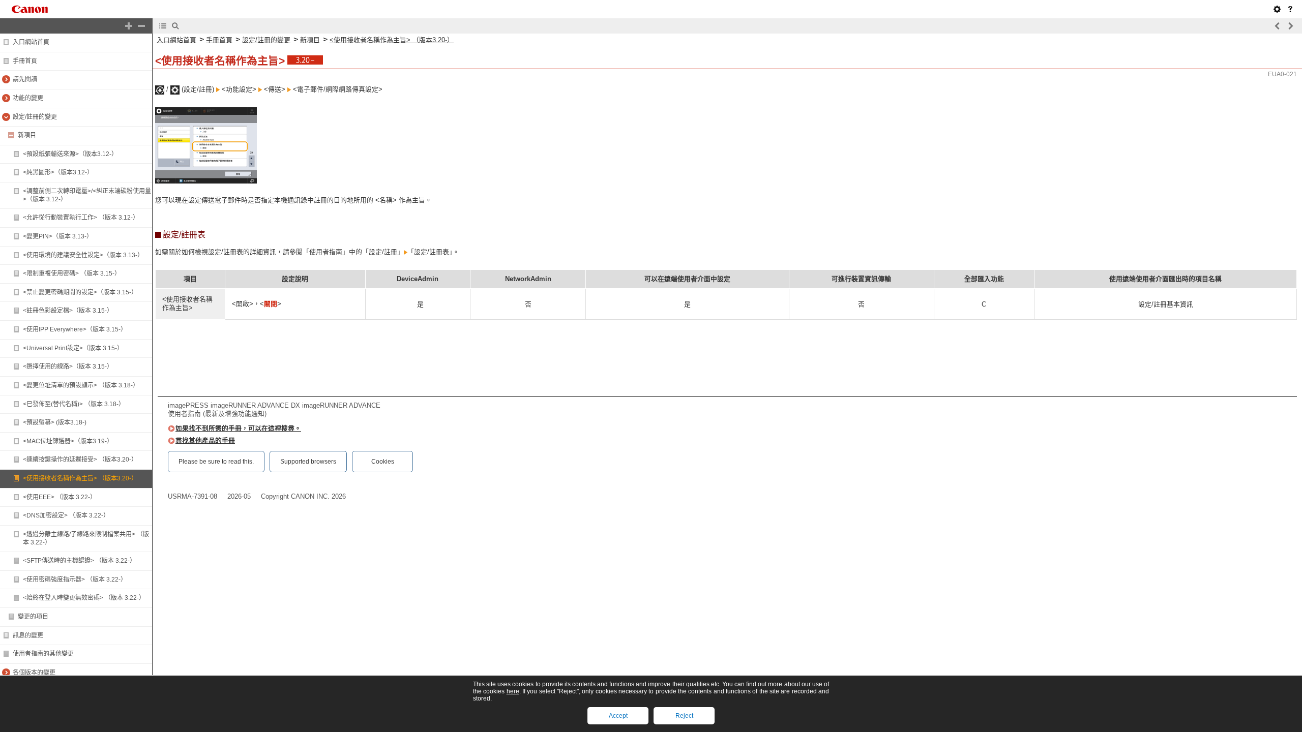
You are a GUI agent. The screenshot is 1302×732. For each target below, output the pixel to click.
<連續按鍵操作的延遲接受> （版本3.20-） (80, 459)
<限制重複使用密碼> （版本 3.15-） (72, 273)
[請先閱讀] (1290, 9)
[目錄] (162, 26)
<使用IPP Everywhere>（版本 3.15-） (75, 329)
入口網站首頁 (31, 42)
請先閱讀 (25, 79)
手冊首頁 (25, 61)
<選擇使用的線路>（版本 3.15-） (68, 366)
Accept (618, 715)
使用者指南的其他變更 (43, 653)
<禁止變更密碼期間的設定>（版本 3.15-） (80, 292)
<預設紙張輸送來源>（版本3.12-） (70, 154)
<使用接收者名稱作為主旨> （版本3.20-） (80, 478)
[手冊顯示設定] (1277, 9)
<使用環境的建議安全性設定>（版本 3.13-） (83, 255)
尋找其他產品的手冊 (205, 440)
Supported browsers (308, 461)
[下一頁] (1290, 26)
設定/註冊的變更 (35, 116)
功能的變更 (28, 98)
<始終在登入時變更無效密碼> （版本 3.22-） (84, 597)
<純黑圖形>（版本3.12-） (58, 172)
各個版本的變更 (34, 672)
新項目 (27, 135)
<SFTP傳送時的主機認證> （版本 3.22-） (79, 560)
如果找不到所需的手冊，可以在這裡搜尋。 (238, 428)
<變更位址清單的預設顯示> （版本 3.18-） (81, 385)
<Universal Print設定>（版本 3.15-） (73, 348)
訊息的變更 (28, 635)
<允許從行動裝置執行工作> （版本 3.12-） (81, 217)
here (513, 691)
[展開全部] (128, 26)
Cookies (382, 461)
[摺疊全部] (141, 26)
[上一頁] (1277, 26)
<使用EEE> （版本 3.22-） (59, 497)
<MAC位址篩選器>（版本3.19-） (68, 441)
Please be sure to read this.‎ (216, 461)
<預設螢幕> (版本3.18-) (54, 422)
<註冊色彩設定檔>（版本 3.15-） (68, 310)
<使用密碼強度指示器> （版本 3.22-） (75, 579)
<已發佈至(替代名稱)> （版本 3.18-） (74, 404)
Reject (684, 715)
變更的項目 (33, 616)
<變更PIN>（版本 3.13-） (58, 236)
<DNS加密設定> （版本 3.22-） (66, 515)
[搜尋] (175, 26)
